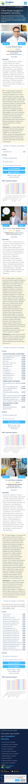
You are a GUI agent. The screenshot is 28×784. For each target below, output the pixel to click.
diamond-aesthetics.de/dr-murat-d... (14, 659)
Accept (17, 780)
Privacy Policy (20, 777)
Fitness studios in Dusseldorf (9, 751)
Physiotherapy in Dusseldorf (9, 756)
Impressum (4, 779)
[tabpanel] (14, 34)
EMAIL (22, 43)
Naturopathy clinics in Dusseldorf (10, 753)
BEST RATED (3, 7)
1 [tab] (11, 473)
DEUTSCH (3, 8)
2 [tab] (12, 473)
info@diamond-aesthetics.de (11, 656)
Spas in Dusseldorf (7, 758)
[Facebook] (1, 778)
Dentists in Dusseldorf (8, 749)
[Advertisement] (14, 715)
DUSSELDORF (11, 7)
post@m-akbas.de (9, 161)
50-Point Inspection (17, 18)
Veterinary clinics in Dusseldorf (10, 760)
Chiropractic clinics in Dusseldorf (10, 744)
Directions (19, 54)
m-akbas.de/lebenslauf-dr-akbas (13, 165)
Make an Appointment (10, 158)
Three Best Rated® (11, 782)
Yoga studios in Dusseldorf (9, 762)
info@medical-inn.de (9, 418)
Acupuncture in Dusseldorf (9, 742)
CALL (6, 43)
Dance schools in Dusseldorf (9, 746)
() (17, 49)
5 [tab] (16, 473)
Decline (22, 780)
